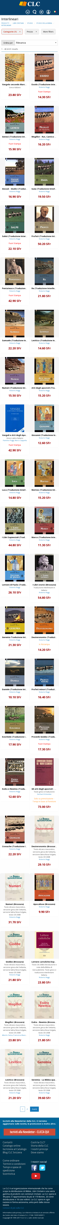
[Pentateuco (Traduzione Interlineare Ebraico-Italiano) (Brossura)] (14, 271)
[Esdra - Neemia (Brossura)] (44, 1005)
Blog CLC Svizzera (12, 1152)
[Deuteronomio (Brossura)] (44, 829)
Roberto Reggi (44, 87)
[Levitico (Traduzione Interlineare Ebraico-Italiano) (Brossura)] (44, 323)
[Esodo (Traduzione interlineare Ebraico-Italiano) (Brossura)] (44, 67)
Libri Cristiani (18, 23)
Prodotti (5, 23)
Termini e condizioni (14, 1163)
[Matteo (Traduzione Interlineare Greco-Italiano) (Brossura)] (44, 473)
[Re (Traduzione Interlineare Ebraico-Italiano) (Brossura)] (44, 271)
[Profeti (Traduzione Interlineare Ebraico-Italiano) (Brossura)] (44, 219)
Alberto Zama (7, 1035)
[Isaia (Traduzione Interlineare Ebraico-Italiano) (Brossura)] (44, 172)
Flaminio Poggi (8, 440)
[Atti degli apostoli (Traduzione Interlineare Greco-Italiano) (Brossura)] (44, 371)
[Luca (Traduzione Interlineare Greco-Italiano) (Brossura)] (15, 473)
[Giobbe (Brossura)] (15, 945)
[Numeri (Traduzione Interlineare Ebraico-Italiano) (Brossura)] (15, 371)
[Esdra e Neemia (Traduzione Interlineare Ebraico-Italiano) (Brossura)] (14, 772)
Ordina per (8, 42)
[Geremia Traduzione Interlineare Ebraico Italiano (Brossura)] (15, 620)
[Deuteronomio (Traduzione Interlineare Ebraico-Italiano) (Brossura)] (44, 620)
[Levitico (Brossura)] (15, 1063)
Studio (30, 23)
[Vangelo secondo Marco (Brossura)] (14, 67)
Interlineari (6, 25)
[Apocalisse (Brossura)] (44, 887)
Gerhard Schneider (44, 794)
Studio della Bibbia (44, 23)
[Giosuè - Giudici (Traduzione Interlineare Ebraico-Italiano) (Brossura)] (14, 172)
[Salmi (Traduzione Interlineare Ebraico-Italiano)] (14, 219)
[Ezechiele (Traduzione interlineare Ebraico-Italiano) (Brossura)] (15, 720)
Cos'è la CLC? (38, 1142)
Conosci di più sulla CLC (13, 1208)
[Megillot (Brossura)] (15, 1005)
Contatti (7, 1142)
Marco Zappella (21, 440)
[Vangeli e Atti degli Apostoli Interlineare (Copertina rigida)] (14, 418)
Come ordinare (11, 1160)
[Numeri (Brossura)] (14, 887)
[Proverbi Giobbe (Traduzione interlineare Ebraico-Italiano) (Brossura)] (44, 720)
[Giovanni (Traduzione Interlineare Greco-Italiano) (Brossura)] (44, 418)
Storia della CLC (39, 1145)
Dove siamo (37, 1152)
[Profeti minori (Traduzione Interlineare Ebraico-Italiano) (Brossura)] (44, 672)
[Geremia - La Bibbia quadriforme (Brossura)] (44, 1063)
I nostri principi (39, 1149)
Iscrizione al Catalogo (14, 1149)
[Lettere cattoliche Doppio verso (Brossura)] (44, 945)
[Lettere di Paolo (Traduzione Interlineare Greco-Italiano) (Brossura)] (15, 567)
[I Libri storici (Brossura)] (44, 567)
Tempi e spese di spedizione (12, 1169)
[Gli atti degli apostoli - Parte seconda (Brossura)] (44, 772)
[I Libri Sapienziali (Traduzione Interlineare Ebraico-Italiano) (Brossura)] (14, 520)
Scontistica (9, 1173)
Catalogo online (11, 1145)
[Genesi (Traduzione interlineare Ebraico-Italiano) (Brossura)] (14, 119)
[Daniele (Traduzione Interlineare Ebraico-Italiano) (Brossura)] (14, 672)
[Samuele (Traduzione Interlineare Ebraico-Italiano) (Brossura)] (14, 323)
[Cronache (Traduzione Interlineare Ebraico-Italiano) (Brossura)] (15, 829)
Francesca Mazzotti (20, 1035)
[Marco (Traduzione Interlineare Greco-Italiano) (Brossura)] (44, 520)
